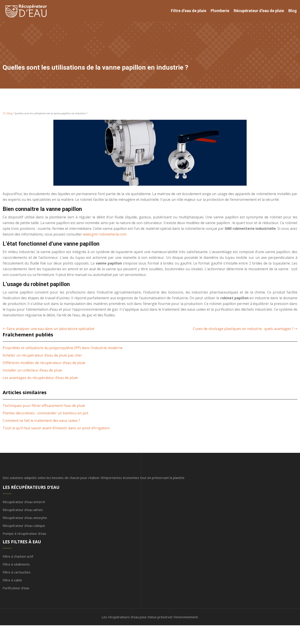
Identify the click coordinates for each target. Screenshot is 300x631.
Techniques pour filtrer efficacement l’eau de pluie (44, 405)
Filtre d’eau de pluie (188, 10)
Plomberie (220, 10)
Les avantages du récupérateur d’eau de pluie (40, 377)
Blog (292, 10)
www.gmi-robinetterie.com (104, 234)
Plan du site (150, 628)
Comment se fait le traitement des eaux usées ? (41, 420)
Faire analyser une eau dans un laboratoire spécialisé (50, 328)
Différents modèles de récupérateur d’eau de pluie (44, 362)
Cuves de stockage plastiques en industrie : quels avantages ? (243, 328)
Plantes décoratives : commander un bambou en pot (45, 413)
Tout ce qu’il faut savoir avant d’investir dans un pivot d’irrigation (56, 428)
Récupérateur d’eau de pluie (259, 10)
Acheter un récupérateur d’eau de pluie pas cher (42, 355)
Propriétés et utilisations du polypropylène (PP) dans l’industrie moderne (63, 347)
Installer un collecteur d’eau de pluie (32, 370)
